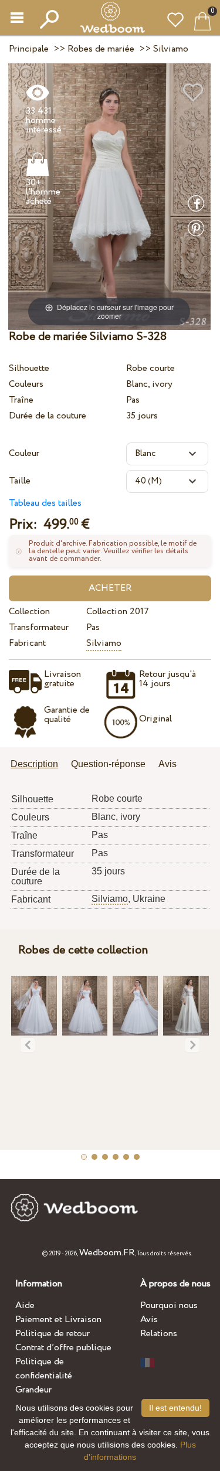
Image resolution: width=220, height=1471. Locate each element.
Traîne (21, 400)
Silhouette (29, 368)
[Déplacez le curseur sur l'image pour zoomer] (109, 196)
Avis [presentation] (167, 764)
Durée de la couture (47, 415)
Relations (158, 1333)
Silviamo (103, 643)
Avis (149, 1319)
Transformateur (39, 627)
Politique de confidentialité (43, 1369)
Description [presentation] (34, 764)
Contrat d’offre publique (63, 1347)
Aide (25, 1305)
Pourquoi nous (169, 1305)
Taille (20, 480)
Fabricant (27, 643)
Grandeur (33, 1390)
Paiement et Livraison (58, 1319)
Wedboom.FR (107, 1252)
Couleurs (26, 384)
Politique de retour (52, 1333)
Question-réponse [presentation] (108, 764)
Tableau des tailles (45, 503)
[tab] (38, 765)
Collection (29, 611)
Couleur (24, 453)
